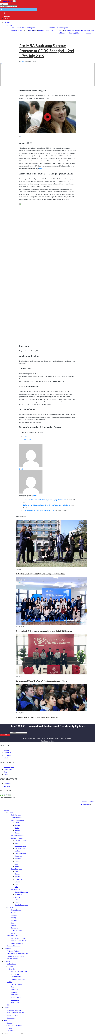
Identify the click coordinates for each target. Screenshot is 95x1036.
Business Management (21, 892)
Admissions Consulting (14, 1010)
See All (13, 933)
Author (25, 436)
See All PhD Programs (21, 905)
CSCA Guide (15, 974)
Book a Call (10, 1018)
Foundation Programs (17, 835)
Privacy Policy (85, 804)
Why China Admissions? (14, 1025)
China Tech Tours (12, 1015)
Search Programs (9, 767)
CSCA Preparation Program (15, 1012)
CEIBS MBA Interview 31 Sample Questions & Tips (39, 510)
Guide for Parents (16, 976)
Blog (5, 772)
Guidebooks (11, 969)
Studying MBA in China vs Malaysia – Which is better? (37, 717)
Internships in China (17, 943)
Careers (6, 758)
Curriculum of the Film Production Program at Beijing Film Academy (44, 500)
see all (35, 495)
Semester (41, 30)
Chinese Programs (16, 817)
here (40, 168)
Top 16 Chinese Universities (15, 956)
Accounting (18, 856)
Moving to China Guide (18, 979)
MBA (16, 871)
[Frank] (30, 466)
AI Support (10, 966)
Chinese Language (20, 846)
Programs (7, 22)
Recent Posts (27, 439)
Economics (18, 858)
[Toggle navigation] (14, 1)
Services (6, 1007)
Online (28, 30)
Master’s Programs (16, 869)
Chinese (46, 30)
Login (6, 18)
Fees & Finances (16, 997)
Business (17, 874)
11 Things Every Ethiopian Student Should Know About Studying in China (46, 505)
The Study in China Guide (19, 971)
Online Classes (8, 769)
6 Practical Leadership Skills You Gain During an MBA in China (40, 574)
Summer (32, 30)
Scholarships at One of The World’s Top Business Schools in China (41, 681)
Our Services (7, 752)
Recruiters (7, 786)
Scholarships (15, 1000)
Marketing (83, 30)
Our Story (7, 750)
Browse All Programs (13, 946)
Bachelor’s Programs (61, 28)
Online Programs (16, 815)
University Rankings (13, 951)
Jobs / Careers (15, 1002)
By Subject (10, 907)
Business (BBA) (19, 848)
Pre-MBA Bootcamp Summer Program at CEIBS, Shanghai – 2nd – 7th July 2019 (46, 50)
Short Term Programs (28, 28)
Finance (17, 861)
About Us (6, 1020)
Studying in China (12, 935)
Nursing (67, 30)
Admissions (14, 994)
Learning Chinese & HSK (18, 941)
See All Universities (13, 959)
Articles (9, 982)
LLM (16, 884)
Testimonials (7, 755)
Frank (23, 62)
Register (7, 16)
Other (16, 887)
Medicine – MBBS (20, 840)
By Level (10, 25)
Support (6, 774)
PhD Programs (15, 889)
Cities (12, 987)
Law (16, 864)
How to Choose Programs (18, 938)
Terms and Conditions (87, 802)
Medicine (17, 882)
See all (17, 866)
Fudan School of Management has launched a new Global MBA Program (44, 631)
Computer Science (20, 853)
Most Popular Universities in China (17, 953)
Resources (7, 961)
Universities (7, 783)
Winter (37, 30)
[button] (1, 9)
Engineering (18, 879)
